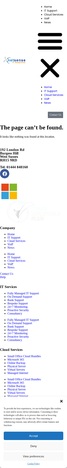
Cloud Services (53, 14)
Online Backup (16, 362)
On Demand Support (19, 296)
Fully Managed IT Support (23, 293)
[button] (61, 401)
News (47, 22)
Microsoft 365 (15, 359)
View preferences (33, 456)
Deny (33, 446)
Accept (33, 435)
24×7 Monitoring (17, 306)
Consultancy (14, 313)
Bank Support (15, 300)
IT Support (50, 10)
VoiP (47, 18)
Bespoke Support (17, 303)
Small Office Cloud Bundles (24, 356)
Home (48, 7)
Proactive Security (18, 310)
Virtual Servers (16, 369)
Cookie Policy (33, 463)
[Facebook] (4, 173)
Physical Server (16, 366)
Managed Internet (17, 373)
